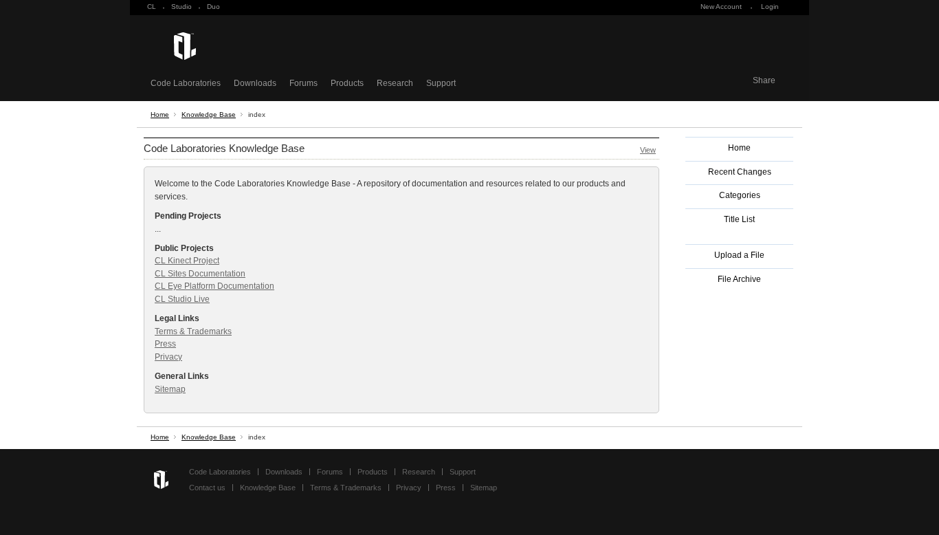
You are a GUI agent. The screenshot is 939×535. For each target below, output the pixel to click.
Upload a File (739, 255)
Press (165, 344)
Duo (213, 6)
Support (441, 83)
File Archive (739, 279)
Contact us (207, 487)
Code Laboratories (186, 83)
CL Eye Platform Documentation (214, 286)
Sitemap (170, 389)
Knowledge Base (208, 114)
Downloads (255, 83)
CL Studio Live (182, 299)
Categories (739, 195)
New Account (721, 6)
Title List (739, 219)
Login (770, 6)
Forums (303, 83)
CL (151, 6)
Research (395, 83)
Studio (181, 6)
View (648, 150)
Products (347, 83)
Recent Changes (739, 172)
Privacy (168, 357)
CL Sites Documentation (200, 274)
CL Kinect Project (187, 260)
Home (160, 114)
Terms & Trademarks (193, 331)
